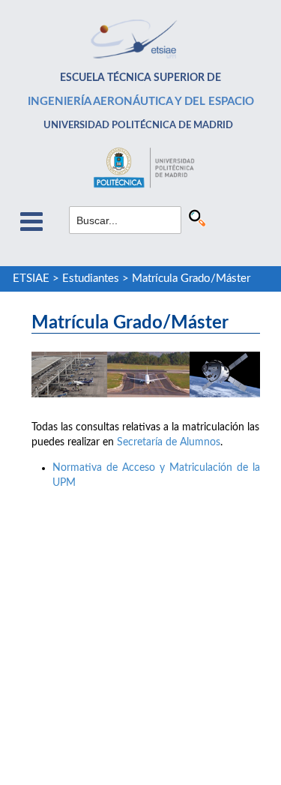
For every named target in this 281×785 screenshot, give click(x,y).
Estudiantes (90, 278)
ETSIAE (31, 278)
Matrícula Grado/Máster (191, 278)
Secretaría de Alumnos (168, 442)
